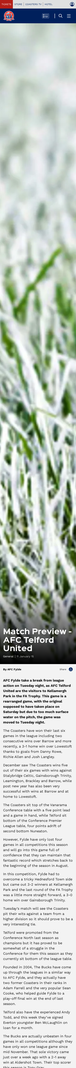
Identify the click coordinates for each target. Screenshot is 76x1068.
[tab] (6, 4)
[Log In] (72, 4)
